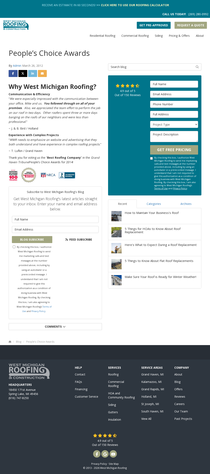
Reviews (179, 396)
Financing (81, 389)
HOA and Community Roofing (121, 395)
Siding (112, 405)
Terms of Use (161, 188)
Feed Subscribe (80, 239)
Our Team (181, 411)
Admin (17, 66)
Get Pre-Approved (153, 25)
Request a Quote (190, 25)
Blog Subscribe (32, 239)
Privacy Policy (38, 311)
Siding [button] (159, 36)
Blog (177, 382)
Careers (179, 404)
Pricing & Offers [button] (179, 36)
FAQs (78, 382)
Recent (122, 204)
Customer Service (86, 396)
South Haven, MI (152, 411)
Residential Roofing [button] (102, 36)
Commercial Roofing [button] (135, 36)
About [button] (200, 36)
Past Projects (183, 419)
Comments (53, 326)
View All (146, 419)
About (178, 374)
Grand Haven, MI (152, 374)
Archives (186, 204)
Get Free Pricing (174, 149)
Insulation (114, 419)
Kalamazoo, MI (151, 382)
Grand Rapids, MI (152, 389)
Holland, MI (148, 396)
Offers (178, 389)
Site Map (114, 463)
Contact (80, 374)
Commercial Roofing (116, 384)
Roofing (113, 374)
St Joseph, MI (150, 404)
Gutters (113, 412)
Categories (154, 204)
